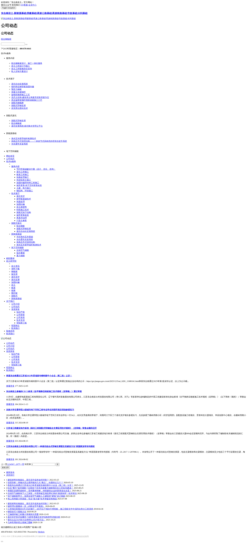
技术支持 (20, 320)
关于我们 (10, 301)
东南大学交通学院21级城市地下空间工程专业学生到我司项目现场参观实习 (40, 410)
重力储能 (20, 256)
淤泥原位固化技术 (19, 108)
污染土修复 (21, 220)
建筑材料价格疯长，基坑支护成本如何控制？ (28, 480)
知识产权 (20, 312)
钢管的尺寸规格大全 (17, 512)
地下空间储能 (17, 247)
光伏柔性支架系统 (19, 144)
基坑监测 (15, 280)
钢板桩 (14, 271)
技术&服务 (11, 161)
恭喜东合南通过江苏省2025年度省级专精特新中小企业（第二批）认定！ (39, 376)
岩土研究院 (11, 261)
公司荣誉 (20, 315)
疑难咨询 (10, 331)
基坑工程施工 (22, 172)
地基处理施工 (22, 177)
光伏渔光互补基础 (24, 237)
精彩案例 (10, 258)
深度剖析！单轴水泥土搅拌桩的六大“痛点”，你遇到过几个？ (35, 482)
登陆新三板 (21, 323)
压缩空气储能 (22, 250)
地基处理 (20, 201)
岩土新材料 (21, 207)
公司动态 (10, 159)
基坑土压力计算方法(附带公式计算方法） (26, 520)
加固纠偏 (20, 204)
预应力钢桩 (16, 89)
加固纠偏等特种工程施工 (27, 183)
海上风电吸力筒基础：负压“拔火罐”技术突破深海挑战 (32, 499)
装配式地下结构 (23, 212)
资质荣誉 (15, 309)
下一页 (21, 464)
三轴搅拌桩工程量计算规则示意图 (23, 514)
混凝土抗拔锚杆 (18, 92)
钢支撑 (14, 274)
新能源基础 (16, 234)
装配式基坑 (16, 223)
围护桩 (14, 293)
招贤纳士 (15, 325)
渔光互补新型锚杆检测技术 (23, 138)
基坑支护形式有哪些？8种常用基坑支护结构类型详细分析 (34, 517)
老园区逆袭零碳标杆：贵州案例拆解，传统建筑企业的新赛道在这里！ (40, 491)
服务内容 (15, 166)
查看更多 (10, 386)
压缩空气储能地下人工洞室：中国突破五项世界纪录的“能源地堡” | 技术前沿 (42, 493)
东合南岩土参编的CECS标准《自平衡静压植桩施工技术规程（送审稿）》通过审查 (44, 391)
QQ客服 (24, 5)
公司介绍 (15, 304)
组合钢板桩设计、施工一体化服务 (26, 63)
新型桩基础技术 (23, 199)
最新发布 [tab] (10, 472)
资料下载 (15, 269)
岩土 (13, 285)
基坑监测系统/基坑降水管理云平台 (27, 126)
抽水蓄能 (20, 253)
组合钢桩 (20, 226)
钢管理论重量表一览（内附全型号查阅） (26, 506)
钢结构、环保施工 (24, 191)
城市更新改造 (22, 215)
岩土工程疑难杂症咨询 (21, 69)
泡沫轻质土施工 (23, 180)
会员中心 (32, 5)
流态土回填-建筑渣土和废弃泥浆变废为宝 (30, 97)
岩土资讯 (15, 266)
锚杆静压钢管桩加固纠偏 (22, 86)
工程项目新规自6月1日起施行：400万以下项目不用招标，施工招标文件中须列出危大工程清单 (50, 509)
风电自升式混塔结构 (25, 242)
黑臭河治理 (21, 218)
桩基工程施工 (22, 174)
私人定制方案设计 (19, 71)
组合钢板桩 (6, 39)
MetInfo (41, 532)
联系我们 (15, 328)
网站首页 (10, 156)
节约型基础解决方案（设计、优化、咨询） (36, 169)
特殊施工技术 (22, 210)
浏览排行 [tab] (10, 475)
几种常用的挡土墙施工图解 (20, 522)
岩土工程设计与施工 (20, 66)
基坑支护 (20, 196)
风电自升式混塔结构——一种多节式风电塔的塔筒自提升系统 (39, 141)
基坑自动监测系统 (19, 84)
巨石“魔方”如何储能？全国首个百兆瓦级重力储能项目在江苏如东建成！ (40, 488)
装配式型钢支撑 (18, 105)
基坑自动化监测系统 (25, 231)
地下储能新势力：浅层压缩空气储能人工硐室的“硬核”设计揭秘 (36, 496)
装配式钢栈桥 (17, 103)
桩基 (13, 288)
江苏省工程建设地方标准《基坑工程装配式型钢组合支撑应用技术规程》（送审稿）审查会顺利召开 (51, 428)
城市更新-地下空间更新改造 (29, 185)
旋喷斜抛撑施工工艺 (20, 95)
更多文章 (5, 467)
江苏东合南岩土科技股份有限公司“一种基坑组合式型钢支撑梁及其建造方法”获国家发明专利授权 (50, 446)
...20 (16, 464)
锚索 (13, 290)
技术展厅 (15, 193)
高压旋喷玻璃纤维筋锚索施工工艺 (26, 100)
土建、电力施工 (23, 188)
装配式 (14, 296)
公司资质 (20, 317)
